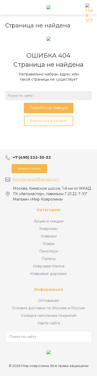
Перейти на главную (48, 107)
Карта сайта (49, 323)
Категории (49, 209)
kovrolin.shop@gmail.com (36, 179)
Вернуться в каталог (49, 120)
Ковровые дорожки (48, 273)
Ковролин (48, 228)
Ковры (49, 243)
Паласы (49, 258)
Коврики (49, 236)
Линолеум (48, 251)
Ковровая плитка (48, 266)
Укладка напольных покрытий (48, 315)
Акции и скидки (48, 221)
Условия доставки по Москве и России (48, 308)
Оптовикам (48, 300)
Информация (48, 289)
